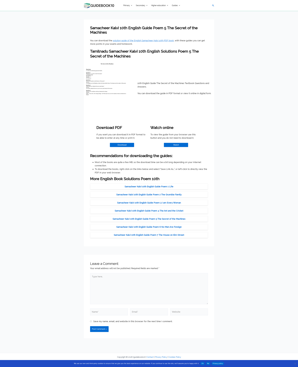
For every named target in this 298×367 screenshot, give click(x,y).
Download (122, 145)
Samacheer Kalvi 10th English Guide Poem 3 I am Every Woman (149, 202)
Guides (175, 5)
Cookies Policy (174, 357)
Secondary (140, 5)
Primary (126, 5)
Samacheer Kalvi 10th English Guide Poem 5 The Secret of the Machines (149, 219)
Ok (202, 363)
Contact (150, 357)
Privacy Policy (161, 357)
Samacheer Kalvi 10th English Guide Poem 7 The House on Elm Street (149, 235)
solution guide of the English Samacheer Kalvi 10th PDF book (143, 40)
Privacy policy (218, 363)
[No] (295, 363)
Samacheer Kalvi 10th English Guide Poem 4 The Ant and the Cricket (149, 210)
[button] (131, 5)
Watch (176, 145)
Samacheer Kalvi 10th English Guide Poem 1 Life (149, 186)
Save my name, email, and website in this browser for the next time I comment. (132, 321)
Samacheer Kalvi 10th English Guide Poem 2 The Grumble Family (149, 194)
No (208, 363)
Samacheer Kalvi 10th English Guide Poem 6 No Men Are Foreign (149, 227)
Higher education (158, 5)
